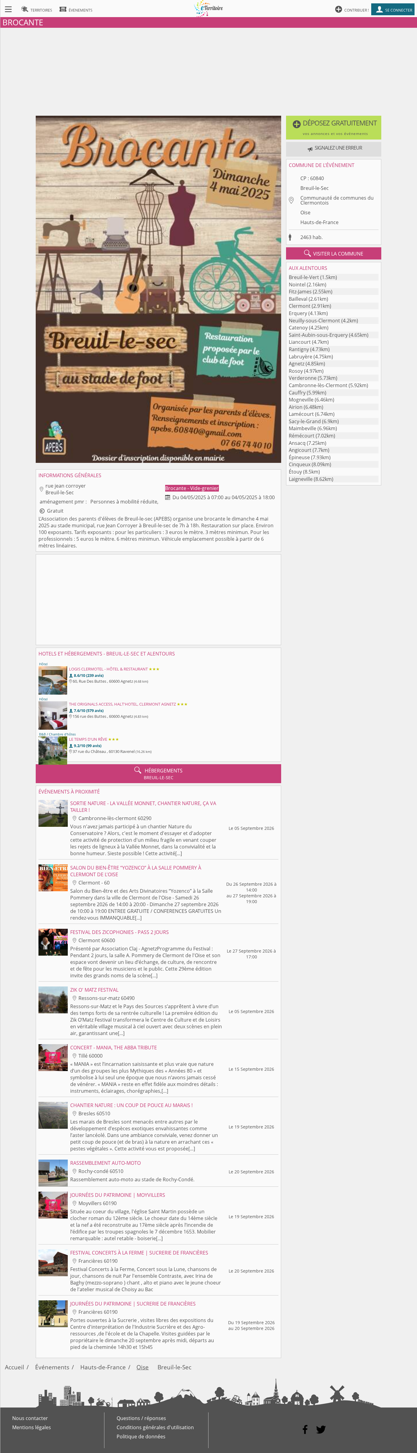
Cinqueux (299, 464)
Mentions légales (31, 1427)
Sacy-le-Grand (305, 421)
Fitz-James (300, 291)
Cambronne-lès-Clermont (318, 385)
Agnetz (296, 363)
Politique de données (141, 1436)
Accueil (14, 1367)
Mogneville (301, 399)
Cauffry (297, 392)
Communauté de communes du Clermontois (337, 200)
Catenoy (298, 327)
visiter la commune (333, 253)
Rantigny (299, 349)
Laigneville (301, 479)
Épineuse (299, 457)
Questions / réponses (141, 1418)
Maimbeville (302, 428)
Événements (52, 1367)
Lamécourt (301, 414)
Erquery (298, 313)
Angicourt (300, 450)
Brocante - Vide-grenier (192, 488)
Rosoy (296, 371)
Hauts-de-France (319, 222)
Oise (305, 212)
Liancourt (300, 342)
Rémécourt (301, 435)
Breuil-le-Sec (314, 188)
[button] (334, 128)
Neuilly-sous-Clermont (314, 320)
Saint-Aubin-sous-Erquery (318, 335)
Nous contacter (30, 1418)
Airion (296, 407)
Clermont (299, 306)
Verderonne (303, 378)
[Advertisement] (208, 70)
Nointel (297, 284)
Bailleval (298, 299)
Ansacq (297, 443)
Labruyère (300, 356)
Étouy (295, 471)
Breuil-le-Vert (304, 277)
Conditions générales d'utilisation (155, 1427)
